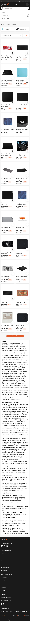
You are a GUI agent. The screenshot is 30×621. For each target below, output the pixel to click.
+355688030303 (6, 600)
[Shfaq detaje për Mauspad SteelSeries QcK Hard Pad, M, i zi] (22, 268)
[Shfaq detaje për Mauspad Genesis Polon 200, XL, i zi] (7, 195)
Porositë (3, 564)
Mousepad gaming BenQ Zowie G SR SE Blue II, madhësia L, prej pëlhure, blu (7, 130)
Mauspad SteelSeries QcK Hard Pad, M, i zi (21, 277)
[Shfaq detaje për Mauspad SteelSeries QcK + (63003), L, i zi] (7, 72)
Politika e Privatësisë (6, 553)
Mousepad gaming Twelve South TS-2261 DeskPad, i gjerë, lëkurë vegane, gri (22, 228)
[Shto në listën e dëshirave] (12, 53)
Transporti (3, 587)
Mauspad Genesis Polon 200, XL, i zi (7, 203)
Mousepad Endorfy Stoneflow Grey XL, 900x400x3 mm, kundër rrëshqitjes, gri (7, 179)
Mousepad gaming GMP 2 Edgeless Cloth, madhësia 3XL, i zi (22, 154)
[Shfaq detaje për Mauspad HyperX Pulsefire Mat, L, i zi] (7, 96)
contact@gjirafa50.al (6, 597)
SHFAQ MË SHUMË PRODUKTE (15, 336)
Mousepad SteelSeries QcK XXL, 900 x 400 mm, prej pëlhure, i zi (22, 130)
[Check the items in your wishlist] (20, 4)
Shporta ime (4, 560)
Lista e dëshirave (5, 567)
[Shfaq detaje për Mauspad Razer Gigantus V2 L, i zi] (22, 244)
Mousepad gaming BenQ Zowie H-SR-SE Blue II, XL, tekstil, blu (22, 203)
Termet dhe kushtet (6, 550)
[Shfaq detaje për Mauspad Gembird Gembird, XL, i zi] (7, 293)
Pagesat (3, 580)
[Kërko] (2, 8)
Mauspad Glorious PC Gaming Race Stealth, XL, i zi (21, 179)
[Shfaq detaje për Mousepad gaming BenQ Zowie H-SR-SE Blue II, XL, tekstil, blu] (22, 195)
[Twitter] (4, 546)
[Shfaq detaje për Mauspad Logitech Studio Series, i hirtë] (7, 219)
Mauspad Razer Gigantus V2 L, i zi (20, 252)
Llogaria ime (4, 570)
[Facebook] (2, 546)
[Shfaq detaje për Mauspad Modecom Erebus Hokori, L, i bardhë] (7, 268)
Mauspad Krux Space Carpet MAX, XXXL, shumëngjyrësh (21, 301)
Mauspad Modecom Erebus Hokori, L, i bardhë (6, 277)
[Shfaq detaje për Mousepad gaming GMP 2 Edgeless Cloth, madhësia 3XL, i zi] (22, 145)
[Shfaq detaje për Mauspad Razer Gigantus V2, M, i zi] (22, 317)
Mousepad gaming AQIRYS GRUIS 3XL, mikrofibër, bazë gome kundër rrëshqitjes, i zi (7, 252)
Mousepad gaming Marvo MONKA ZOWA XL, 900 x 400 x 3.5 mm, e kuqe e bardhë (7, 56)
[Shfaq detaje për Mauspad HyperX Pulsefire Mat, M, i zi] (7, 145)
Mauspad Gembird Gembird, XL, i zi (6, 301)
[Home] (1, 24)
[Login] (27, 4)
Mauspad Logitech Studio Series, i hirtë (6, 228)
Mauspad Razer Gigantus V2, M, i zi (21, 326)
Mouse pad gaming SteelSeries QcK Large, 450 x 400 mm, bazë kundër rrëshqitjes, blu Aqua (22, 81)
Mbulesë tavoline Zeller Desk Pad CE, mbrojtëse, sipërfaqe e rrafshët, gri (7, 326)
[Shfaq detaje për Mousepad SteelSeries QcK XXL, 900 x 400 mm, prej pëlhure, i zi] (22, 121)
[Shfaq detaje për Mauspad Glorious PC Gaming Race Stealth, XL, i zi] (22, 170)
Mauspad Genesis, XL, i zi (22, 105)
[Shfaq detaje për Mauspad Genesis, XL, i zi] (22, 96)
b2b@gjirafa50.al (5, 608)
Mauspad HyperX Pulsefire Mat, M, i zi (6, 154)
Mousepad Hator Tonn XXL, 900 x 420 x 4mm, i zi (22, 56)
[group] (8, 29)
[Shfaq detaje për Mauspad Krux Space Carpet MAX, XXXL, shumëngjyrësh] (22, 293)
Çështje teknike (4, 584)
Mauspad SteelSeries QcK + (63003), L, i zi (6, 81)
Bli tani (22, 488)
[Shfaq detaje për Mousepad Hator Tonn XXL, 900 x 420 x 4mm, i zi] (22, 47)
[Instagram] (7, 546)
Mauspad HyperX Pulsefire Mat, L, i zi (6, 105)
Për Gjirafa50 (4, 577)
